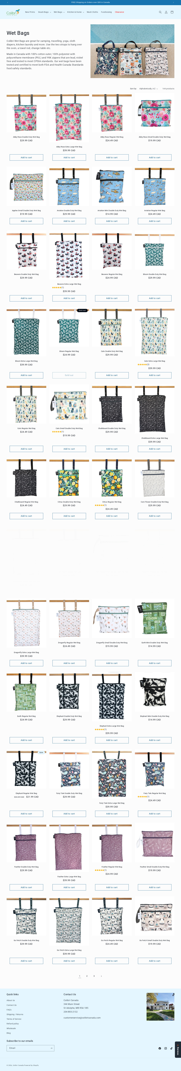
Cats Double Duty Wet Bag (112, 351)
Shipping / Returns (15, 1014)
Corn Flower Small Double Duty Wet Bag (112, 572)
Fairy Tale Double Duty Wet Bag (69, 793)
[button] (44, 12)
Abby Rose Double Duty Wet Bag (26, 137)
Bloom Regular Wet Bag (69, 351)
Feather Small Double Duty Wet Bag (154, 867)
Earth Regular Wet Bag (26, 716)
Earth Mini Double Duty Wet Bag (155, 643)
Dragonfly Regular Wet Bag (69, 643)
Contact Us (12, 1005)
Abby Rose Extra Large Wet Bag (69, 147)
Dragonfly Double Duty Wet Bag (154, 572)
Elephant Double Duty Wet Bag (69, 716)
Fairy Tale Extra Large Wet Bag (111, 803)
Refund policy (13, 1024)
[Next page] (101, 976)
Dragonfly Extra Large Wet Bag (26, 652)
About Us (11, 1000)
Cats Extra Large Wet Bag (154, 361)
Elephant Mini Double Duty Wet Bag (154, 716)
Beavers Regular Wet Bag (111, 274)
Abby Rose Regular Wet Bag (111, 137)
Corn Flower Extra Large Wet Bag (26, 582)
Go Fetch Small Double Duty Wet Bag (154, 940)
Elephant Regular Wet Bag (26, 793)
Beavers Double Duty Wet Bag (26, 274)
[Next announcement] (173, 2)
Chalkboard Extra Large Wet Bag (154, 438)
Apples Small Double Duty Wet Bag (26, 211)
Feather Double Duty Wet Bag (26, 867)
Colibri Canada (18, 1065)
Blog (9, 1033)
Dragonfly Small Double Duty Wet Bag (111, 643)
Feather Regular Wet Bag (112, 867)
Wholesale (11, 1028)
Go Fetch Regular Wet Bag (112, 940)
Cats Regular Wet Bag (26, 428)
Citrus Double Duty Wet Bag (69, 502)
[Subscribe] (51, 1048)
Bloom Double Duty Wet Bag (154, 274)
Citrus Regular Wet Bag (111, 502)
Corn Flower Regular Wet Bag (69, 572)
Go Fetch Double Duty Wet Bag (26, 940)
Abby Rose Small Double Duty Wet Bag (154, 137)
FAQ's (9, 1010)
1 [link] (79, 976)
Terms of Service (14, 1019)
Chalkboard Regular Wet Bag (26, 502)
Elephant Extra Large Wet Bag (112, 726)
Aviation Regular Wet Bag (154, 211)
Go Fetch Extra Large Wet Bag (69, 950)
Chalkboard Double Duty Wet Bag (111, 428)
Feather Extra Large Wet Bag (69, 877)
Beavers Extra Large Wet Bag (69, 284)
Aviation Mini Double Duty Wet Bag (112, 211)
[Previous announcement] (7, 2)
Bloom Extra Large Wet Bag (26, 361)
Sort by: (133, 89)
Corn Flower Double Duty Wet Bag (154, 502)
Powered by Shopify (31, 1065)
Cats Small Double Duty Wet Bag (69, 428)
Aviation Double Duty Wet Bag (69, 211)
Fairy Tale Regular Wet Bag (155, 793)
